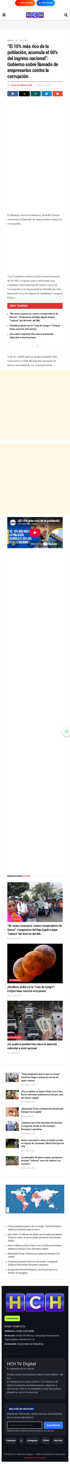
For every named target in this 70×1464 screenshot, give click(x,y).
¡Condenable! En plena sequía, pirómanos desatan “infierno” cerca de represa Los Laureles (42, 1160)
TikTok (46, 1440)
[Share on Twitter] (24, 93)
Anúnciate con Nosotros (30, 1343)
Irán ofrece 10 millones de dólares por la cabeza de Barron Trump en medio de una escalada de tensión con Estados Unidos (35, 1237)
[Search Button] (66, 15)
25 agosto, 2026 (15, 938)
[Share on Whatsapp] (36, 93)
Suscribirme (53, 1425)
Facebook (10, 1440)
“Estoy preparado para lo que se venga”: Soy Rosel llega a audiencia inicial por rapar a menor (41, 1077)
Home (10, 40)
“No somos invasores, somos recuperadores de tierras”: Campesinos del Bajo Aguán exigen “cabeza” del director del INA (34, 317)
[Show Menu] (4, 15)
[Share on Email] (58, 93)
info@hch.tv (18, 1326)
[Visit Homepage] (35, 15)
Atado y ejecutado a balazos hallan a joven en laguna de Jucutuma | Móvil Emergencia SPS (42, 1143)
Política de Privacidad (36, 1457)
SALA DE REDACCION (21, 85)
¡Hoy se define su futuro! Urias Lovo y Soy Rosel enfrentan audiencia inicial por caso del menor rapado (42, 1094)
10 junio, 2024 (43, 85)
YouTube (58, 1440)
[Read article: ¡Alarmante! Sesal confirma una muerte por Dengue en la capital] (12, 1112)
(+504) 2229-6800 (24, 1330)
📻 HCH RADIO (46, 3)
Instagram (32, 1440)
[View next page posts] (37, 345)
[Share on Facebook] (12, 93)
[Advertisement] (35, 24)
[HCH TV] (35, 1302)
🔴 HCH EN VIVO (25, 3)
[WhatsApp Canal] (67, 732)
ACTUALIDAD (21, 40)
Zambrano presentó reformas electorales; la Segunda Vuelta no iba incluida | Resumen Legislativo (42, 1125)
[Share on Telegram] (47, 93)
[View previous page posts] (32, 345)
